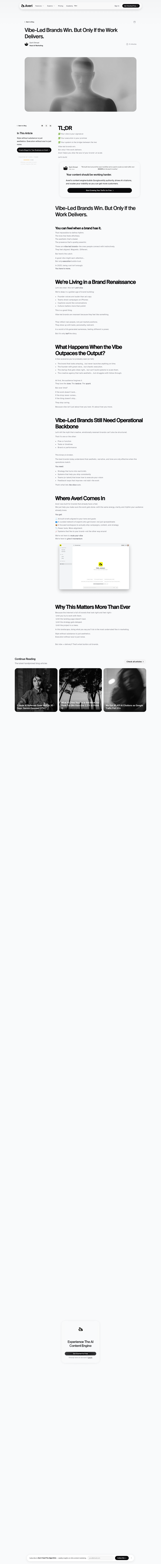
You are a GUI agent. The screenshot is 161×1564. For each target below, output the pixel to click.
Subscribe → (121, 1558)
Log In (90, 1357)
